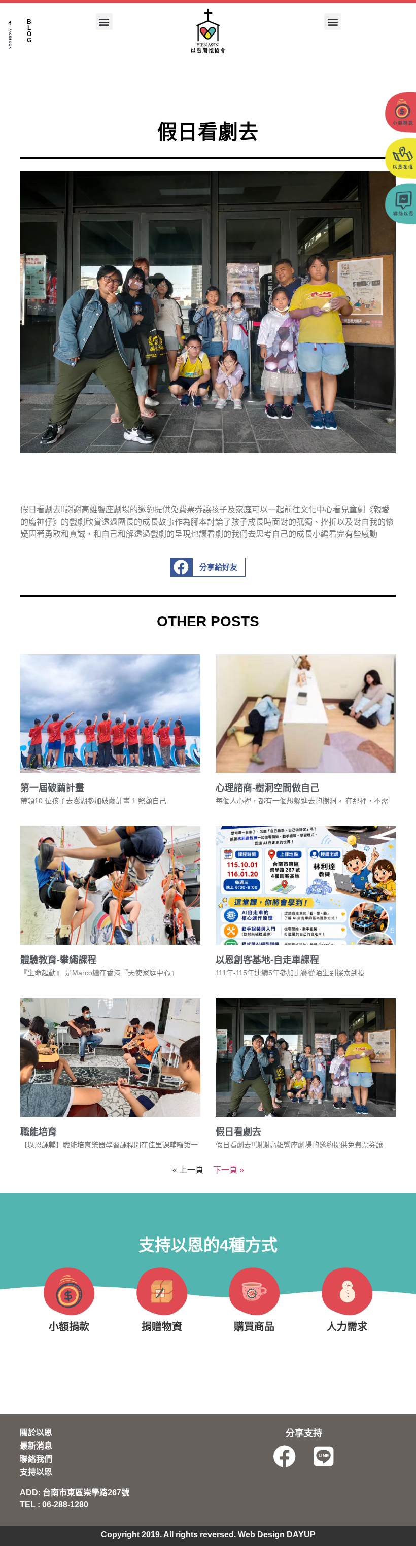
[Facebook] (284, 1456)
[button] (104, 21)
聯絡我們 (36, 1459)
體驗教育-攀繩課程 (58, 960)
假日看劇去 (238, 1132)
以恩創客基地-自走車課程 (267, 960)
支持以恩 (36, 1472)
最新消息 (36, 1445)
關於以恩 (36, 1432)
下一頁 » (228, 1169)
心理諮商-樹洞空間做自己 (267, 788)
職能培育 (38, 1132)
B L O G (29, 31)
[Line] (323, 1456)
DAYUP (301, 1534)
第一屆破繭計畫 (52, 788)
